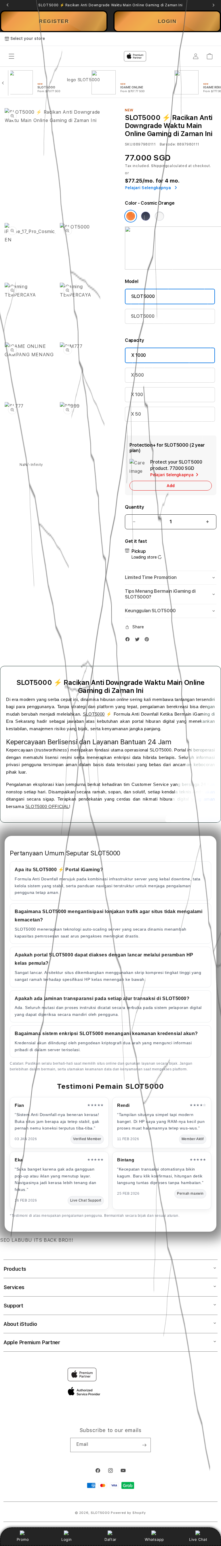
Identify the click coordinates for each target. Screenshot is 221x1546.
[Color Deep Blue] (145, 216)
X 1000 (138, 355)
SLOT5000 (143, 296)
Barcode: (168, 144)
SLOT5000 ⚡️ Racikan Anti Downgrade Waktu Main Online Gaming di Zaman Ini (110, 5)
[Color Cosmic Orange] (130, 216)
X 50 (136, 414)
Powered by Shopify (128, 1513)
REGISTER (54, 21)
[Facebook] (129, 640)
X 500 (137, 375)
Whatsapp (154, 1539)
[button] (170, 577)
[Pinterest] (148, 640)
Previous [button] (7, 5)
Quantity (134, 507)
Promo (23, 1539)
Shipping (159, 166)
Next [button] (213, 5)
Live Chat (198, 1539)
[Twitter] (139, 640)
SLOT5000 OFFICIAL (47, 806)
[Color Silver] (159, 216)
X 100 (137, 394)
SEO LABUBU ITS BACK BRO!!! (36, 1240)
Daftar (110, 1539)
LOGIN (167, 21)
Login (66, 1539)
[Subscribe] (144, 1445)
